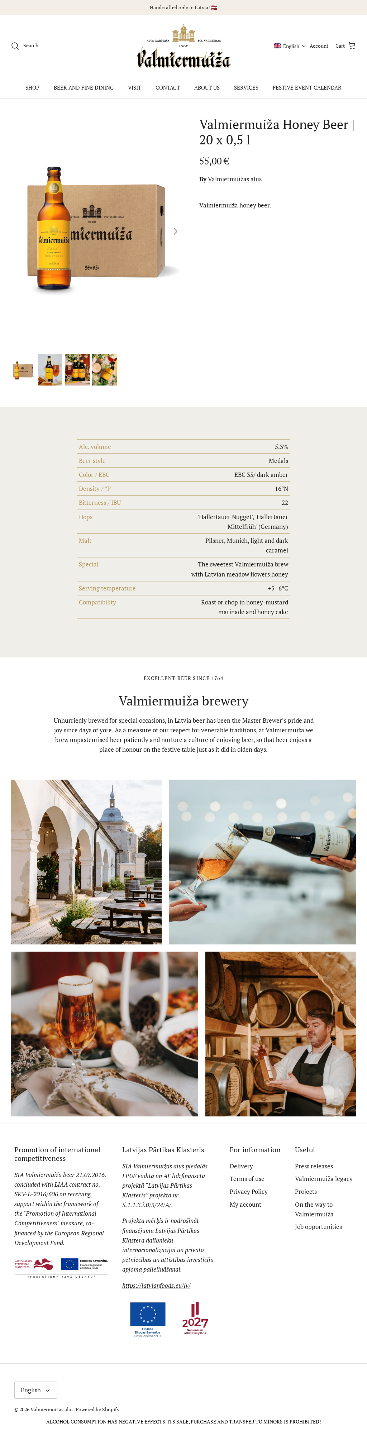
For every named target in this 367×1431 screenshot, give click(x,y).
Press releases (314, 1166)
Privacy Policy (249, 1191)
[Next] (176, 231)
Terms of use (247, 1178)
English (31, 1390)
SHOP (32, 87)
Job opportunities (318, 1226)
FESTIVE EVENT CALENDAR (307, 87)
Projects (306, 1191)
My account (245, 1204)
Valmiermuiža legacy (324, 1178)
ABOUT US (207, 87)
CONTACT (168, 87)
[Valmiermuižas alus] (183, 46)
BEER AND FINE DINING (84, 87)
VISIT (134, 87)
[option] (97, 231)
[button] (290, 46)
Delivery (241, 1166)
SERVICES (246, 87)
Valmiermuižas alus (235, 179)
